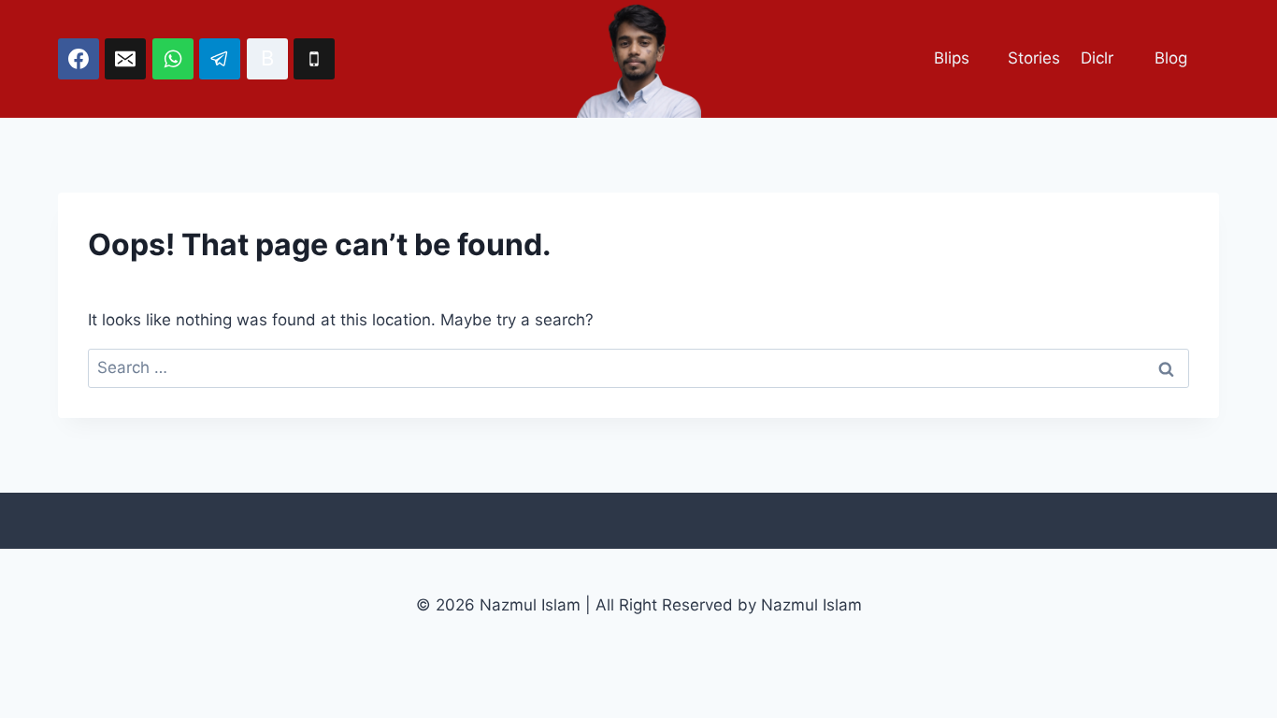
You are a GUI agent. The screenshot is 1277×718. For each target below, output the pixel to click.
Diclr (1097, 58)
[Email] (125, 58)
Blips (951, 58)
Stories (1034, 58)
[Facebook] (78, 58)
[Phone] (314, 58)
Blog (1171, 58)
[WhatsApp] (173, 58)
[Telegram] (219, 58)
